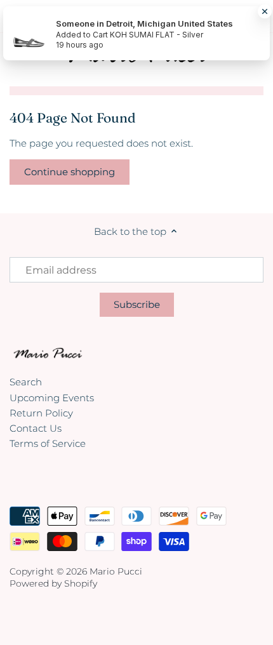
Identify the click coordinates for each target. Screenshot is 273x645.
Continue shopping (69, 172)
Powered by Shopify (53, 583)
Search (26, 382)
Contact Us (36, 428)
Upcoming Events (52, 398)
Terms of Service (48, 443)
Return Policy (41, 413)
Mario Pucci (116, 571)
